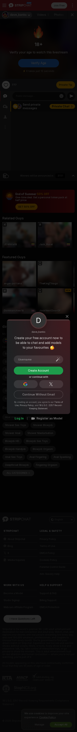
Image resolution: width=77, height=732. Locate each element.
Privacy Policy (27, 405)
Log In (19, 418)
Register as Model (49, 418)
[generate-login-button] (58, 359)
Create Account (38, 370)
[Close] (67, 316)
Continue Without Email (38, 394)
